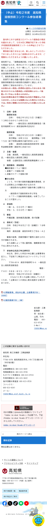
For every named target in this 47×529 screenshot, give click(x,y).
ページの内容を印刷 (37, 28)
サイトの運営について (13, 460)
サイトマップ (32, 463)
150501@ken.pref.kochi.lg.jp (16, 394)
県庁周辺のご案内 (10, 496)
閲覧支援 (31, 5)
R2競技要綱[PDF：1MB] (13, 300)
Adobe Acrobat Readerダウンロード (19, 425)
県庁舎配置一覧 (10, 491)
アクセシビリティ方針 (13, 463)
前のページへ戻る (24, 434)
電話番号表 (23, 491)
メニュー (44, 5)
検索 (37, 5)
